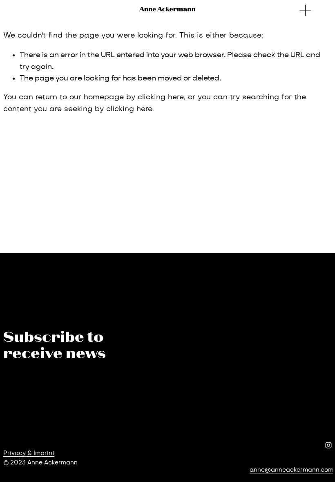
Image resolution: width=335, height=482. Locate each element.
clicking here (161, 97)
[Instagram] (328, 445)
